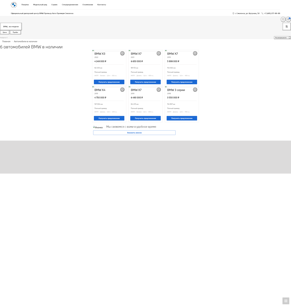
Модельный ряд (40, 4)
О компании (88, 4)
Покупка (25, 4)
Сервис (54, 4)
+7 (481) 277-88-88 (272, 13)
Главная (6, 41)
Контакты (101, 4)
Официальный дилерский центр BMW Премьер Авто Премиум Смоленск (42, 13)
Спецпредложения (70, 4)
